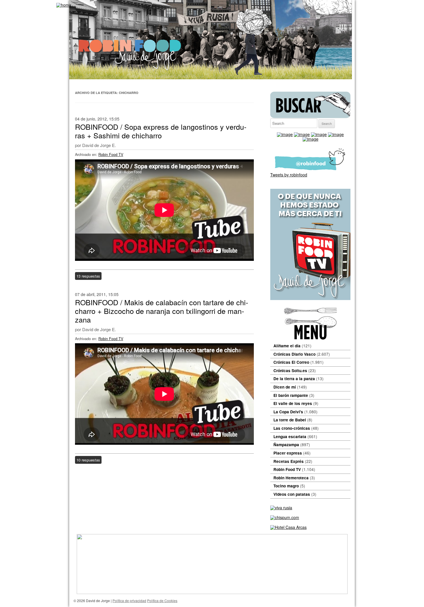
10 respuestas (88, 460)
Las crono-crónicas (291, 428)
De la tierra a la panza (294, 378)
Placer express (287, 453)
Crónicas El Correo (291, 362)
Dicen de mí (284, 387)
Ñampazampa (286, 444)
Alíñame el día (287, 345)
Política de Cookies (162, 600)
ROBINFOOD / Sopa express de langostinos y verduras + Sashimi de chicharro (160, 130)
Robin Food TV (110, 154)
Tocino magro (286, 486)
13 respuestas (88, 276)
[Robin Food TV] (310, 298)
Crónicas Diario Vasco (294, 354)
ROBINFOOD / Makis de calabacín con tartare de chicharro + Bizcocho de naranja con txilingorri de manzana (161, 311)
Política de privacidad (129, 600)
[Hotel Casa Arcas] (288, 527)
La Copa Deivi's (288, 411)
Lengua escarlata (289, 436)
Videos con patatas (291, 494)
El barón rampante (290, 395)
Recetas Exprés (288, 461)
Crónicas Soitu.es (290, 370)
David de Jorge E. (99, 145)
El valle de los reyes (292, 403)
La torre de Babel (289, 420)
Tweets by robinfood (288, 175)
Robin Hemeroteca (291, 477)
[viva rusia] (281, 507)
